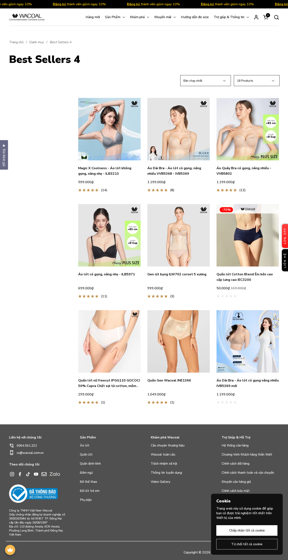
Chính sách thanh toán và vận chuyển (248, 473)
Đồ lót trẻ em (90, 491)
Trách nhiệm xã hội (164, 463)
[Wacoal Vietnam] (27, 17)
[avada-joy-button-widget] (10, 550)
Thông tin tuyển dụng (166, 473)
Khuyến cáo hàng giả (236, 482)
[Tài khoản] (256, 17)
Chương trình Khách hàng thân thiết (247, 454)
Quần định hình (90, 463)
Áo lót (84, 445)
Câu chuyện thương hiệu (167, 445)
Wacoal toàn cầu (163, 454)
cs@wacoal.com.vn (30, 453)
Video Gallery (160, 482)
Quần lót (86, 454)
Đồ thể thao (88, 482)
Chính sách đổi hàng (235, 463)
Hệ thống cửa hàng (235, 445)
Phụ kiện (86, 500)
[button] (276, 17)
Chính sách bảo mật (236, 491)
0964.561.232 (27, 446)
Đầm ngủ (86, 473)
